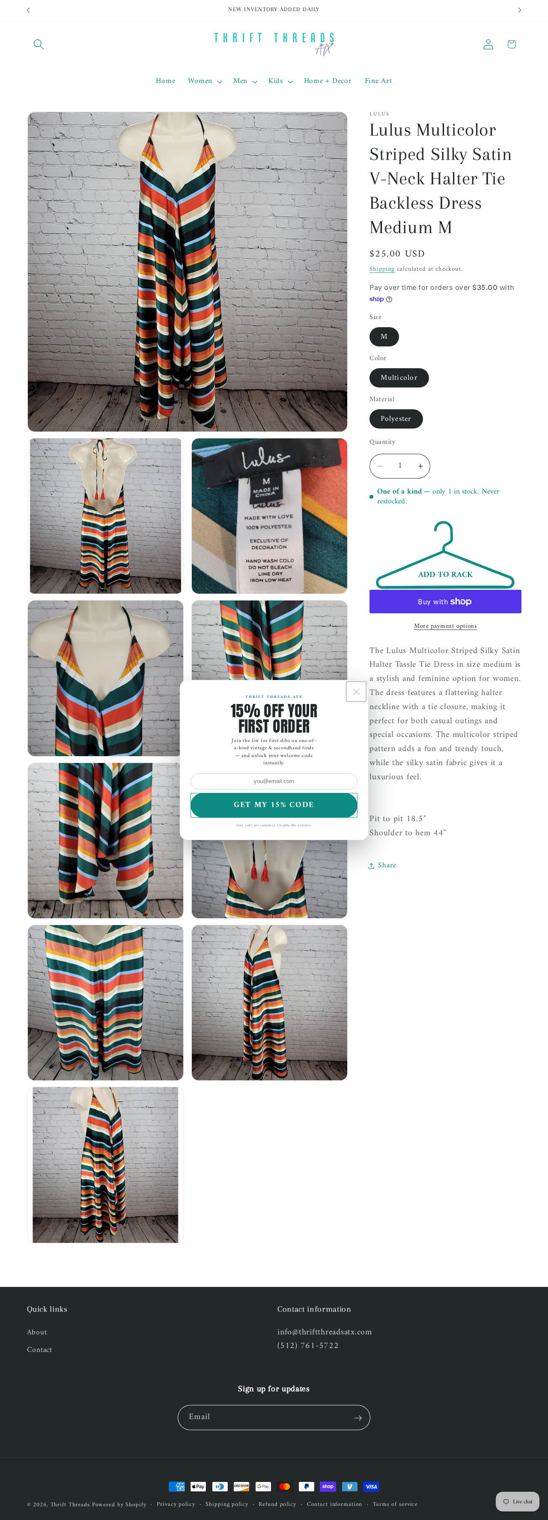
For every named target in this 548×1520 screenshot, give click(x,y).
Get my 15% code (274, 805)
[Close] (356, 691)
